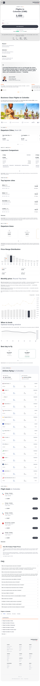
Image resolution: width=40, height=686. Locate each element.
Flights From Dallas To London (8, 631)
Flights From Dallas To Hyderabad (8, 625)
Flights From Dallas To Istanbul (8, 627)
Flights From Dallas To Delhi (7, 620)
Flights (4, 613)
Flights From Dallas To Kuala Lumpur (9, 629)
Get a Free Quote (20, 26)
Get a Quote (35, 498)
